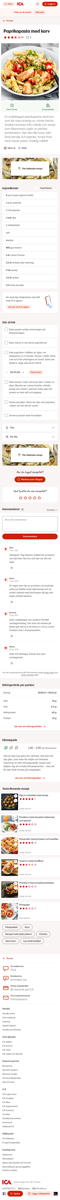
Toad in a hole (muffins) (31, 861)
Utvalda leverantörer (11, 1118)
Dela (24, 148)
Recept (9, 20)
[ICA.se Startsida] (20, 4)
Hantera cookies (9, 1170)
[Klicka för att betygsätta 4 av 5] (34, 498)
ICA (4, 1089)
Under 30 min (12, 109)
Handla (6, 1008)
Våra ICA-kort (8, 1082)
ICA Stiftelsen (8, 1138)
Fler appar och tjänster (12, 1054)
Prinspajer (24, 904)
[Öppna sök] (37, 4)
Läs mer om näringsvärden (28, 726)
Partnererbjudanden (11, 1078)
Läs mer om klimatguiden (28, 778)
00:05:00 (15, 372)
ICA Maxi (6, 1114)
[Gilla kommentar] (11, 567)
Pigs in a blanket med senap (33, 795)
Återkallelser (8, 1159)
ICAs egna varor (9, 1094)
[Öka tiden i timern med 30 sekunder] (23, 372)
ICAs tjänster (9, 1037)
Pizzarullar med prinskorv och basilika (38, 839)
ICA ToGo (6, 1050)
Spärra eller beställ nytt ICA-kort (16, 1163)
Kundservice (8, 1149)
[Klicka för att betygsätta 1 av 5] (20, 498)
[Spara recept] (15, 796)
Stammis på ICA (10, 1061)
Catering (6, 1021)
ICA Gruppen (8, 1098)
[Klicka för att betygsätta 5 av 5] (39, 498)
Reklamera (7, 1154)
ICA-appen (7, 1042)
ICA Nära (6, 1102)
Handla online (8, 1013)
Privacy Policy (49, 673)
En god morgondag (11, 1142)
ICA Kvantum (8, 1110)
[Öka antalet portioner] (56, 188)
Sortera (51, 510)
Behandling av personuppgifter (16, 1167)
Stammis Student (10, 1070)
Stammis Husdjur (9, 1074)
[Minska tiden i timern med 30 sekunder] (7, 372)
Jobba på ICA (8, 1126)
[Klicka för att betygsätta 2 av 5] (25, 498)
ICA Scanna (7, 1046)
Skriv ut (11, 148)
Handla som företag (11, 1029)
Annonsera (7, 1122)
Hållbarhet (8, 1133)
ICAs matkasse (8, 1017)
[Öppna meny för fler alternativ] (15, 800)
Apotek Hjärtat (9, 1025)
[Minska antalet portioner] (36, 188)
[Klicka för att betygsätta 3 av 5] (30, 498)
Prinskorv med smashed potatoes (36, 882)
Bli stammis (7, 1066)
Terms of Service (27, 675)
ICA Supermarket (10, 1106)
